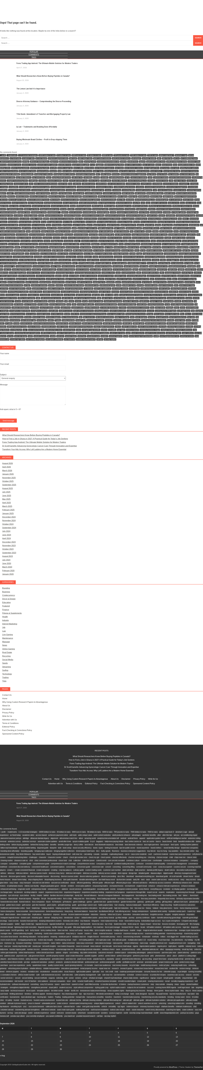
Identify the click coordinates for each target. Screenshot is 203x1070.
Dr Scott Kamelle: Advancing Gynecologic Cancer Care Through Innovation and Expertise (39, 446)
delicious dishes (22, 197)
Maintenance (7, 638)
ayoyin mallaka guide (81, 165)
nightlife (181, 270)
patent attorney (183, 276)
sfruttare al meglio (96, 301)
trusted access (26, 323)
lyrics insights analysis (103, 254)
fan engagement (128, 219)
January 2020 (8, 574)
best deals (119, 168)
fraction (136, 222)
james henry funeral (106, 241)
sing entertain (187, 301)
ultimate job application (175, 323)
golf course (26, 228)
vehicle (104, 330)
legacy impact (145, 247)
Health (5, 617)
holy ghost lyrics (166, 231)
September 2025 (9, 485)
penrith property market (55, 279)
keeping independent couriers (50, 244)
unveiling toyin (16, 330)
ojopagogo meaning (172, 273)
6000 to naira (107, 155)
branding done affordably (10, 174)
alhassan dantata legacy (39, 162)
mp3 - (75, 263)
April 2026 (6, 467)
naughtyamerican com (177, 266)
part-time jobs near (169, 276)
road (116, 295)
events (112, 212)
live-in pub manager (112, 250)
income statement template (78, 238)
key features (85, 244)
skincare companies (57, 304)
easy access (191, 203)
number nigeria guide (17, 273)
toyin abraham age (28, 320)
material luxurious (106, 257)
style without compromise (83, 311)
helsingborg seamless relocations (84, 231)
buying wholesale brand (61, 177)
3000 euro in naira (79, 155)
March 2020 (7, 567)
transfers (108, 320)
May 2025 (6, 499)
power (118, 282)
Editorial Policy (8, 727)
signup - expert (156, 301)
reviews (23, 295)
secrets (196, 298)
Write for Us (7, 716)
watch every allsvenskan (155, 333)
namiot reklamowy (131, 266)
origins (65, 276)
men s (119, 260)
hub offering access (122, 235)
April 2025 (6, 503)
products (59, 285)
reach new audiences (102, 289)
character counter (54, 181)
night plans (172, 270)
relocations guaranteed (70, 292)
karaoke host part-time (28, 244)
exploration (170, 216)
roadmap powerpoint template (131, 295)
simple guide (168, 301)
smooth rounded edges (127, 304)
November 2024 (9, 521)
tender (67, 314)
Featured (6, 606)
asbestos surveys (29, 165)
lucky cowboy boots (48, 254)
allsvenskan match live (68, 162)
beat (175, 165)
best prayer (164, 168)
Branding (6, 588)
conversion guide (83, 190)
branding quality (27, 174)
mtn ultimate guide (119, 263)
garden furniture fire (128, 225)
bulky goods (105, 174)
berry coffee (78, 168)
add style (73, 158)
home (176, 231)
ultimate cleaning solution (92, 323)
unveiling (189, 327)
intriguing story (56, 241)
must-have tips (164, 263)
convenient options (57, 190)
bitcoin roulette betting (27, 171)
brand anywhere (143, 171)
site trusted (19, 304)
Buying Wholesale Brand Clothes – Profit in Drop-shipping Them (41, 139)
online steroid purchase (45, 276)
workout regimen (115, 336)
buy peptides (173, 174)
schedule (130, 298)
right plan (95, 295)
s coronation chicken (8, 298)
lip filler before (57, 250)
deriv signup (122, 197)
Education (6, 602)
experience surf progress (115, 216)
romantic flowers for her (153, 295)
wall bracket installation (99, 333)
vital (194, 330)
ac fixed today (15, 158)
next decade (107, 270)
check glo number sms (78, 181)
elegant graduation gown (49, 209)
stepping (169, 308)
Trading (58, 320)
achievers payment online (58, 158)
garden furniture (113, 225)
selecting (59, 301)
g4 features (67, 225)
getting (157, 225)
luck (27, 254)
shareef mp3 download (113, 301)
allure (81, 162)
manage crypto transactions (189, 254)
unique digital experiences (104, 327)
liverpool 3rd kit (127, 250)
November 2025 (9, 478)
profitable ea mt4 (129, 285)
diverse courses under (69, 200)
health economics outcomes (184, 228)
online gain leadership (9, 276)
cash (150, 177)
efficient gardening (84, 206)
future (48, 225)
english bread (142, 209)
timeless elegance (53, 317)
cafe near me (77, 177)
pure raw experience (17, 289)
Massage (6, 642)
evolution (166, 212)
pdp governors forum (37, 279)
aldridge (26, 162)
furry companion (38, 225)
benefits (53, 168)
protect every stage (187, 285)
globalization (194, 225)
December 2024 (9, 517)
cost (154, 190)
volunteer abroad (7, 333)
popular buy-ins (99, 282)
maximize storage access (133, 257)
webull (52, 336)
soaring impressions (155, 304)
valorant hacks (69, 330)
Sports (5, 663)
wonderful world (93, 336)
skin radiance (43, 304)
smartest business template (105, 304)
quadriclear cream (39, 289)
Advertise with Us (9, 720)
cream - (10, 193)
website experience (41, 336)
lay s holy (108, 247)
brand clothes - (156, 171)
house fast (93, 235)
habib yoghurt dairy (105, 228)
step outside (160, 308)
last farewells (85, 247)
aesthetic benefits (149, 158)
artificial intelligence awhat (176, 162)
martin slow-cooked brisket (54, 257)
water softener (187, 333)
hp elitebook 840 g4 (106, 235)
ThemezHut (198, 1067)
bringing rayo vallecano (43, 174)
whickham (82, 336)
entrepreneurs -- (54, 212)
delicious (11, 197)
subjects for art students (136, 311)
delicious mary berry (56, 197)
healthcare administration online (13, 231)
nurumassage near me (64, 273)
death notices (170, 193)
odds (139, 273)
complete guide (25, 187)
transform (117, 320)
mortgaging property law (27, 263)
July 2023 (6, 560)
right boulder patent (83, 295)
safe (38, 298)
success (150, 311)
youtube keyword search (85, 339)
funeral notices (24, 225)
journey (131, 241)
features (4, 222)
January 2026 (8, 474)
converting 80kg (128, 190)
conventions (70, 190)
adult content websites (102, 158)
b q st (92, 165)
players (3, 282)
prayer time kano (159, 282)
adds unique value (85, 158)
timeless (28, 317)
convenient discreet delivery (19, 190)
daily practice (140, 193)
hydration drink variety (158, 235)
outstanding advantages (136, 276)
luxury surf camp (76, 254)
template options (43, 314)
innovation (127, 238)
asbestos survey (14, 165)
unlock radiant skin (129, 327)
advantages (136, 158)
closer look (63, 184)
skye (69, 304)
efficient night (109, 206)
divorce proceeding (108, 200)
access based (41, 158)
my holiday (189, 263)
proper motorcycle (166, 285)
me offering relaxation (28, 260)
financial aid (12, 222)
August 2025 (7, 488)
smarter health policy (86, 304)
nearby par (37, 270)
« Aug (2, 1056)
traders (50, 320)
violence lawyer (132, 330)
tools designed (141, 317)
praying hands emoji (175, 282)
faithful (46, 219)
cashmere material (161, 177)
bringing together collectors (64, 174)
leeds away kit (133, 247)
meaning (54, 260)
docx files (121, 200)
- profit (3, 155)
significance (144, 301)
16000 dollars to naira (47, 155)
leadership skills (120, 247)
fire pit (43, 222)
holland (155, 231)
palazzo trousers (153, 276)
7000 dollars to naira (138, 155)
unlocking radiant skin (176, 327)
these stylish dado (172, 314)
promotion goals (151, 285)
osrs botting (74, 276)
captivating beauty (116, 177)
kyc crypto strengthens (171, 244)
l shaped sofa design (189, 244)
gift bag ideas (167, 225)
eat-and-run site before (41, 206)
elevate (63, 209)
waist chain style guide (65, 333)
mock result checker (8, 263)
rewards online (57, 295)
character (42, 181)
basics (158, 165)
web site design (21, 336)
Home (4, 699)
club (70, 184)
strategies (4, 311)
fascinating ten (141, 219)
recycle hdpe (134, 289)
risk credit (109, 295)
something (35, 308)
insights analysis (178, 238)
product (51, 285)
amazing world (90, 162)
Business (115, 174)
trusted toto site (62, 323)
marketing (38, 257)
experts (162, 216)
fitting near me (79, 222)
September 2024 (9, 528)
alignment (54, 162)
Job (3, 627)
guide (74, 228)
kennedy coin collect (71, 244)
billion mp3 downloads (9, 171)
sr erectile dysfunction (109, 308)
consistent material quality (155, 187)
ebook (72, 206)
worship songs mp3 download (140, 336)
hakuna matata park (133, 228)
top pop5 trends (162, 317)
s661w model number (26, 298)
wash (128, 333)
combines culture (132, 184)
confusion (140, 187)
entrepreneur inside (38, 212)
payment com (21, 279)
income (64, 238)
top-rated (191, 317)
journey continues (143, 241)
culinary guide (78, 193)
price (198, 282)
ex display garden (178, 212)
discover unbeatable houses (38, 200)
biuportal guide (42, 171)
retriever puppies (12, 295)
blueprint (53, 171)
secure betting (27, 301)
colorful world (101, 184)
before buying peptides (20, 168)
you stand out (69, 339)
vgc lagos (121, 330)
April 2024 (6, 538)
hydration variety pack (177, 235)
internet (47, 241)
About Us (6, 706)
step (152, 308)
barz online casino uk (133, 165)
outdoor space (120, 276)
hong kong (69, 235)
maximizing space (191, 257)
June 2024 (6, 535)
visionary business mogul (150, 330)
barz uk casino (148, 165)
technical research (18, 314)
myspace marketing (23, 266)
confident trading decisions (124, 187)
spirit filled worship (92, 308)
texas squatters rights (116, 314)
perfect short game (124, 279)
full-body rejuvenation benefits (187, 222)
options (58, 276)
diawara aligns (156, 197)
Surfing (5, 670)
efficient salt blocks (140, 206)
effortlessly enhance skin (182, 206)
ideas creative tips (24, 238)
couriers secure (180, 190)
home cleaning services (189, 231)
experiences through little (135, 216)
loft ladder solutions (154, 250)
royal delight (182, 295)
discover (4, 200)
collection (77, 184)
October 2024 (8, 524)
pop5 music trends (84, 282)
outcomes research (105, 276)
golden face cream (13, 228)
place (175, 279)
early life (136, 203)
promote (140, 285)
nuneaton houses (47, 273)
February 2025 (8, 510)
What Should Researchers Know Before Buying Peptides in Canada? (43, 76)
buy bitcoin (151, 174)
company (194, 184)
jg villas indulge (121, 241)
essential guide (103, 212)
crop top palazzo (65, 193)
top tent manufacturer (178, 317)
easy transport (25, 206)
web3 (30, 336)
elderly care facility (32, 209)
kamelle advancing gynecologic (169, 241)
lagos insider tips (27, 247)
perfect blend (110, 279)
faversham (194, 219)
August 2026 (7, 463)
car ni (127, 177)
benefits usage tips (65, 168)
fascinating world (154, 219)
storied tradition (192, 308)
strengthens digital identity (19, 311)
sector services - (7, 301)
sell (66, 301)
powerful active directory (131, 282)
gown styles (51, 228)
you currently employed (35, 339)
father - (185, 219)
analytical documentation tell (108, 162)
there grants (158, 314)
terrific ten (75, 314)
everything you (156, 212)
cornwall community (144, 190)
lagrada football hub (57, 247)
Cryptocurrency (8, 595)
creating (54, 193)
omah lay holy (187, 273)
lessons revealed (168, 247)
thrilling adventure (16, 317)
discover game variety (17, 200)
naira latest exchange (103, 266)
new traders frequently (65, 270)
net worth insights (49, 270)
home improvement (36, 235)
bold (59, 171)
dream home (188, 200)
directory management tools (185, 197)
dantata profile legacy (155, 193)
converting (117, 190)
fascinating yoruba (170, 219)
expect (41, 216)
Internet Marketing (9, 624)
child (171, 181)
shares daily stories (130, 301)
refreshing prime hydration (18, 292)
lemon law (156, 247)
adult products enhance (121, 158)
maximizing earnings (174, 257)
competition (13, 187)
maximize (118, 257)
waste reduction (138, 333)
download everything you (144, 200)
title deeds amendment (104, 317)
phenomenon (160, 279)
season (188, 298)
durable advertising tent (88, 203)
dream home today (19, 203)
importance (47, 238)
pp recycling (147, 282)
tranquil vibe (80, 320)
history (148, 231)
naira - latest (55, 266)
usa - (25, 330)
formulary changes (125, 222)
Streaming (6, 667)
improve (56, 238)
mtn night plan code (103, 263)
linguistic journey (44, 250)
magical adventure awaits (153, 254)
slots (74, 304)
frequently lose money (166, 222)
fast (179, 219)
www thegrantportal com (169, 336)
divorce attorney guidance (90, 200)
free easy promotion (148, 222)
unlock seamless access (147, 327)
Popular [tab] (34, 52)
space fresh (65, 308)
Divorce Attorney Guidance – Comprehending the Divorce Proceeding (43, 101)
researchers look (161, 292)
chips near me (179, 181)
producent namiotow (39, 285)
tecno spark (30, 314)
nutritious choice (108, 273)
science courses (142, 298)
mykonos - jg (9, 266)
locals (143, 250)
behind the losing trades (40, 168)
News (4, 645)
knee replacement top (109, 244)
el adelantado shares (15, 209)
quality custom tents (55, 289)
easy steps (14, 206)
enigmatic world (24, 212)
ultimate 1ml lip (75, 323)
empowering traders (100, 209)
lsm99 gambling (18, 254)
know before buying (132, 244)
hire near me (139, 231)
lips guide (68, 250)
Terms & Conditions (10, 723)
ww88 (156, 336)
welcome (60, 336)
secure (17, 301)
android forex (133, 162)
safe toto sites (67, 298)
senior (71, 301)
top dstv (151, 317)
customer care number (112, 193)
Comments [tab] (34, 54)
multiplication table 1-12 (137, 263)
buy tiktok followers (23, 177)
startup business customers (138, 308)
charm (65, 181)
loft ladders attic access (172, 250)
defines (3, 197)
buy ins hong (162, 174)
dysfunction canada (124, 203)
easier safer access (159, 203)
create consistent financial (25, 193)
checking (151, 181)
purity (29, 289)
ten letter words (57, 314)
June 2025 (6, 496)
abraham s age (181, 155)
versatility (112, 330)
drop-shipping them (35, 203)
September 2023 (9, 553)
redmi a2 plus (164, 289)
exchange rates (6, 216)
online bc (197, 273)
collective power (88, 184)
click (31, 184)
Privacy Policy (8, 713)
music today (152, 263)
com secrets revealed (116, 184)
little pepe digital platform (82, 250)
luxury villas (88, 254)
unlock (117, 327)
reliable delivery (36, 292)
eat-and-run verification (60, 206)
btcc (98, 174)
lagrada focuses (42, 247)
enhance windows (188, 209)
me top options (43, 260)
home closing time (8, 235)
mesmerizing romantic (132, 260)
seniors (78, 301)
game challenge (79, 225)
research (115, 292)
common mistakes (171, 184)
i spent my (191, 235)
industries (94, 238)
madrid (132, 254)
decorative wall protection (186, 193)
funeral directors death (9, 225)
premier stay (190, 282)
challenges (33, 181)
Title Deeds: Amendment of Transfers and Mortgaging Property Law (43, 114)
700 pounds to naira (121, 155)
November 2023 (9, 546)
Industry (103, 238)
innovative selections (140, 238)
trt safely (9, 323)
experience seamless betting (93, 216)
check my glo (94, 181)
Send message (8, 421)
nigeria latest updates (148, 270)
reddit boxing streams (149, 289)
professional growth (107, 285)
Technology (7, 674)
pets (152, 279)
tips (80, 317)
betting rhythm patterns (189, 168)
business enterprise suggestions (133, 174)
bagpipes (99, 165)
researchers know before (143, 292)
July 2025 (6, 492)
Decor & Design (9, 599)
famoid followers (90, 219)
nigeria (135, 270)
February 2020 (8, 571)
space (57, 308)
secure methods (41, 301)
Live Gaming (7, 635)
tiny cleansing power (70, 317)
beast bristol (167, 165)
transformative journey (131, 320)
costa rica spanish (165, 190)
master (80, 257)
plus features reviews (16, 282)
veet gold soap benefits (91, 330)
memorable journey (107, 260)
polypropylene (45, 282)
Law (4, 631)
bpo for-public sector (127, 171)
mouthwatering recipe (63, 263)
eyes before (24, 219)
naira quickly (118, 266)
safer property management (85, 298)
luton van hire (63, 254)
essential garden (89, 212)
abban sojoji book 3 (166, 155)
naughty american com (158, 266)
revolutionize (45, 295)
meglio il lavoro (93, 260)
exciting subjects (30, 216)
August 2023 (7, 556)
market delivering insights (23, 257)
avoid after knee (65, 165)
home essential (22, 235)
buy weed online (39, 177)
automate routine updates (47, 165)
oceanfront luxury (128, 273)
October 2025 (8, 481)
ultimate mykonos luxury (17, 327)
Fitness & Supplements (12, 613)
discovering (55, 200)
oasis (118, 273)
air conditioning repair (189, 158)
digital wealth (168, 197)
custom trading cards (93, 193)
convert (108, 190)
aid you (176, 158)
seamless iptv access (175, 298)
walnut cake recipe (117, 333)
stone (182, 308)
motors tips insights (45, 263)
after (159, 158)
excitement (18, 216)
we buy (10, 336)
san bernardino (119, 298)
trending (171, 320)
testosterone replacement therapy (93, 314)
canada (96, 177)
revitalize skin (33, 295)
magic (139, 254)
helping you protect (63, 231)
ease (148, 203)
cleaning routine (7, 184)
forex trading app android (106, 222)
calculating (88, 177)
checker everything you (137, 181)
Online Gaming (8, 649)
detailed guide (144, 197)
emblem (71, 209)
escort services (75, 212)
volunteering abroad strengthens (27, 333)
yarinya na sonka (186, 336)
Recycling (6, 656)
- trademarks (12, 155)
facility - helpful (36, 219)
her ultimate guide (106, 231)
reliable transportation (51, 292)
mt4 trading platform (86, 263)
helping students (48, 231)
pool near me (71, 282)
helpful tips (36, 231)
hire (131, 231)
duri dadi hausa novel (107, 203)
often (162, 273)
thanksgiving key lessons (135, 314)
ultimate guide (138, 323)
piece (169, 279)
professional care (91, 285)
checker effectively (119, 181)
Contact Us (7, 695)
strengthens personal (39, 311)
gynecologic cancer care (87, 228)
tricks (188, 320)
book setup (67, 171)
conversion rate (98, 190)
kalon (153, 241)
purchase (4, 289)
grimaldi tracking (64, 228)
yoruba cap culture (17, 339)
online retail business (27, 276)
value (78, 330)
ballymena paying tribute (114, 165)
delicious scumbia (90, 197)
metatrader (146, 260)
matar (95, 257)
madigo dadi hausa (121, 254)
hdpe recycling (166, 228)
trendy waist (180, 320)
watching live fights (173, 333)
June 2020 (6, 563)
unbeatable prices (48, 327)
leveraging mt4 (182, 247)
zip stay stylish (110, 339)
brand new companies (189, 171)
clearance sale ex (21, 184)
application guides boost (156, 162)
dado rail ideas (127, 193)
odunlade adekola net (150, 273)
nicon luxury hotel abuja (122, 270)
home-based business (54, 235)
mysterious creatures (41, 266)
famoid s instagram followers (109, 219)
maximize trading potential (155, 257)
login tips (186, 250)
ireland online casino (89, 241)
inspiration (190, 238)
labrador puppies (7, 247)
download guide (162, 200)
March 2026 (7, 471)
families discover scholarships (61, 219)
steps (177, 308)
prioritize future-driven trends (11, 285)
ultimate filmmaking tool (112, 323)
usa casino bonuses (36, 330)
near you (7, 270)
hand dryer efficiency (151, 228)
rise (102, 295)
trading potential (68, 320)
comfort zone (146, 184)
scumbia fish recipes (158, 298)
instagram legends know (10, 241)
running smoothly (194, 295)
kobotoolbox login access (151, 244)
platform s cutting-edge (187, 279)
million (162, 260)
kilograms (95, 244)
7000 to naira (153, 155)
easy (182, 203)
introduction (68, 241)
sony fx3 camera (46, 308)
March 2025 (7, 506)
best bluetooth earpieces (104, 168)
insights (168, 238)
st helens (122, 308)
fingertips (36, 222)
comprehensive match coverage (63, 187)
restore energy (185, 292)
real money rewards (120, 289)
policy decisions (32, 282)
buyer (49, 177)
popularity (110, 282)
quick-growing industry (73, 289)
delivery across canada (107, 197)
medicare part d (65, 260)
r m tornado (88, 289)
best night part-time (151, 168)
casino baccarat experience (180, 177)
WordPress (173, 1067)
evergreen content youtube (127, 212)
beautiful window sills (186, 165)
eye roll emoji (13, 219)
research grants (126, 292)
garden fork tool (100, 225)
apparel (142, 162)
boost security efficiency (82, 171)
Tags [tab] (33, 57)
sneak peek (141, 304)
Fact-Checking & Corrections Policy (17, 730)
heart (28, 231)
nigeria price (162, 270)
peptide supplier (91, 279)
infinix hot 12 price (114, 238)
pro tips (27, 285)
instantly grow (37, 241)
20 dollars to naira (63, 155)
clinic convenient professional (46, 184)
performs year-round (141, 279)
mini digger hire (173, 260)
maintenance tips (170, 254)
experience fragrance (72, 216)
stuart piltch (53, 311)
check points (106, 181)
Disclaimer (6, 709)
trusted (16, 323)
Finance (5, 610)
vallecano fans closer (54, 330)
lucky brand (34, 254)
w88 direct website (48, 333)
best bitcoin (89, 168)
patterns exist (9, 279)
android (123, 162)
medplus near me (79, 260)
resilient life (173, 292)
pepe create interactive (74, 279)
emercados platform (83, 209)
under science (62, 327)
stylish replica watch (117, 311)
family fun (78, 219)
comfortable (157, 184)
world (126, 336)
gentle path (149, 225)
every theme (144, 212)
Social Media (7, 660)
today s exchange (122, 317)
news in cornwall (82, 270)
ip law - (77, 241)
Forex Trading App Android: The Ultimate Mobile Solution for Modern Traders (47, 63)
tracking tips (41, 320)
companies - (184, 184)
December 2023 (9, 542)
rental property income (88, 292)
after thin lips (167, 158)
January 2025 (8, 513)
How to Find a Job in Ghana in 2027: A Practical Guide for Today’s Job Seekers (35, 439)
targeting (199, 311)
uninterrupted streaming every (80, 327)
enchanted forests (116, 209)
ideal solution (10, 238)
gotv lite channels (38, 228)
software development (20, 308)
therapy (150, 314)
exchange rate (192, 212)
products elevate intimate (73, 285)
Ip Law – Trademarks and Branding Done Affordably (36, 127)
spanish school (77, 308)
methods (155, 260)
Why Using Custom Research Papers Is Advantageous (25, 702)
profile (118, 285)
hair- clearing (119, 228)
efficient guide (97, 206)
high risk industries (121, 231)
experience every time (53, 216)
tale (192, 311)
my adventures (177, 263)
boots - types (98, 171)
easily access (173, 203)
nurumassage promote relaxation (87, 273)
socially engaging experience (182, 304)
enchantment (130, 209)
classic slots (192, 181)
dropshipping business (53, 203)
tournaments (15, 320)
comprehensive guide (41, 187)
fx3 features (56, 225)
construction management (177, 187)
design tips (133, 197)
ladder (17, 247)
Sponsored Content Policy (13, 734)
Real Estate (7, 652)
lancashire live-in (72, 247)
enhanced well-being (8, 212)
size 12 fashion (30, 304)
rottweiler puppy (170, 295)
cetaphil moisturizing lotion (17, 181)
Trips (4, 681)
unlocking (162, 327)
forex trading (91, 222)
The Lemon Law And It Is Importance (30, 89)
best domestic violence (133, 168)
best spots (175, 168)
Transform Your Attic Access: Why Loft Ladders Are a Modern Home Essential (34, 449)
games (89, 225)
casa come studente (138, 177)
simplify (178, 301)
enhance (151, 209)
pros (176, 285)
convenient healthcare (40, 190)
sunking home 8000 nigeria (165, 311)
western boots (70, 336)
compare (4, 187)
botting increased (111, 171)
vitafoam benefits (167, 330)
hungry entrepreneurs (140, 235)
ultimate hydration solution (155, 323)
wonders (104, 336)
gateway (140, 225)
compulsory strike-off (104, 187)
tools (132, 317)
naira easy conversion (84, 266)
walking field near (82, 333)
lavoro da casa (97, 247)
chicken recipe (162, 181)
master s (88, 257)
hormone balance (81, 235)
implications (36, 238)
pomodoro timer (58, 282)
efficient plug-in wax (123, 206)
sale (99, 298)
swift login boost (184, 311)
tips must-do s (89, 317)
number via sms (33, 273)
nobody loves (191, 270)
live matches (98, 250)
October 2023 (8, 549)
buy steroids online (187, 174)
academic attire (28, 158)
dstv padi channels (70, 203)
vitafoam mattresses (184, 330)
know (121, 244)
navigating (191, 266)
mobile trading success (189, 260)
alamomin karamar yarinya (11, 162)
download (130, 200)
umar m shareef (34, 327)
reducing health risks (179, 289)
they (182, 314)
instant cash (25, 241)
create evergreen (42, 193)
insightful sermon (156, 238)
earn (142, 203)
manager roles (6, 257)
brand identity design (172, 171)
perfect (101, 279)
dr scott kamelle (176, 200)
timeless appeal (39, 317)
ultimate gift (127, 323)
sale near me (107, 298)
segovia (52, 301)
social (167, 304)
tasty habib (5, 314)
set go (85, 301)
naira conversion (68, 266)
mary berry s (71, 257)
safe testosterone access (51, 298)
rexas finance (69, 295)
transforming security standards (154, 320)
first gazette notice (55, 222)
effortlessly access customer (160, 206)
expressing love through (185, 216)
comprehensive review (86, 187)
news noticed (95, 270)
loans (137, 250)
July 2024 (6, 531)
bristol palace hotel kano (85, 174)
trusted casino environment (44, 323)
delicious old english (73, 197)
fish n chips (67, 222)
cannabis (104, 177)
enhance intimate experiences (168, 209)
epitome (65, 212)
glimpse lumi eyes (181, 225)
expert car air (152, 216)
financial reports (25, 222)
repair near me (104, 292)
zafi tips (100, 339)
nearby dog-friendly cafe (21, 270)
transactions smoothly (95, 320)
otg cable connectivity (88, 276)
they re (188, 314)
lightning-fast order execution (25, 250)
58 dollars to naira (94, 155)
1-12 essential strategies (28, 155)
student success (65, 311)
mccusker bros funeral (9, 260)
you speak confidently (54, 339)
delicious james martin (38, 197)
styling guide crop (101, 311)
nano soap (144, 266)
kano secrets (14, 244)
